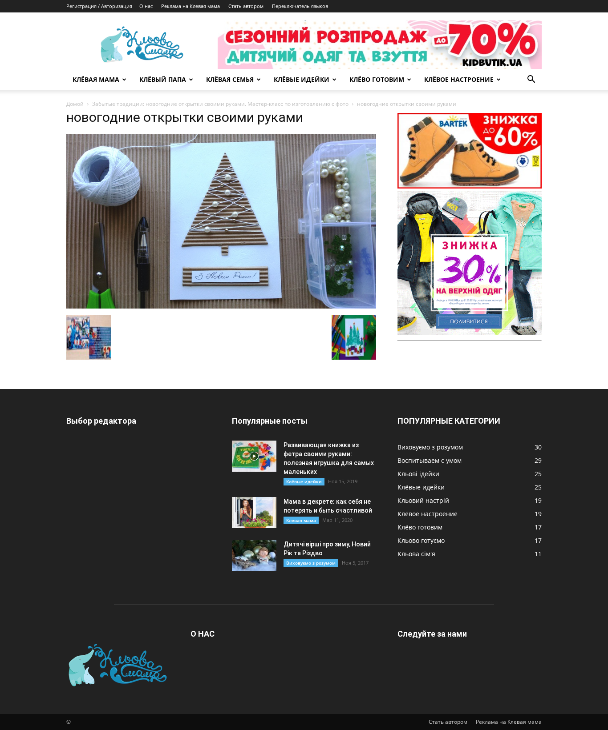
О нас (146, 6)
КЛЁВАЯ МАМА (96, 79)
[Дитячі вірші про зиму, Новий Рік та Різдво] (254, 555)
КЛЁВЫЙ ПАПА (162, 79)
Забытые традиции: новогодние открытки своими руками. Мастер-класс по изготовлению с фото (220, 104)
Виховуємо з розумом (311, 563)
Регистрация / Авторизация (99, 6)
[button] (531, 80)
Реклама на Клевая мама (190, 6)
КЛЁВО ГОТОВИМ (376, 79)
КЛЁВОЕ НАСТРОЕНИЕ (459, 79)
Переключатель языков (300, 6)
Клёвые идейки (304, 481)
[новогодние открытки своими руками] (221, 306)
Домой (75, 104)
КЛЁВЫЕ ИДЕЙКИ (301, 79)
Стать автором (245, 6)
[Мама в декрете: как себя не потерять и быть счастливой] (254, 512)
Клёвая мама (301, 520)
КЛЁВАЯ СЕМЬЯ (230, 79)
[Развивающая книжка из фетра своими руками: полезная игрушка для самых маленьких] (254, 456)
